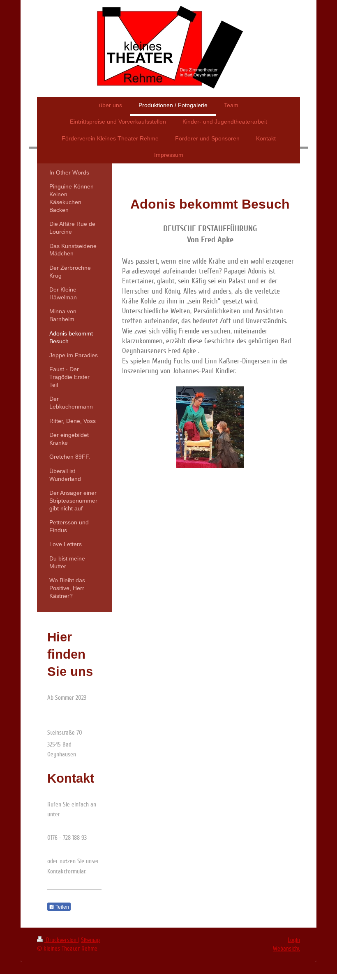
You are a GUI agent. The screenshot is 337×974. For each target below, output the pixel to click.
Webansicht (286, 948)
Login (294, 940)
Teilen (61, 907)
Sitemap (90, 940)
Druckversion (61, 940)
